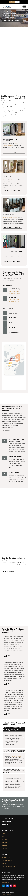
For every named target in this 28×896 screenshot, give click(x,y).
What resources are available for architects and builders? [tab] (14, 750)
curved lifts (12, 179)
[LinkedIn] (3, 886)
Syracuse (12, 318)
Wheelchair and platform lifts (10, 217)
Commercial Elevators (7, 860)
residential (17, 143)
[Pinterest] (14, 886)
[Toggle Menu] (24, 6)
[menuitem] (12, 2)
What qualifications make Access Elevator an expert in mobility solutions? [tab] (13, 729)
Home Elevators (6, 857)
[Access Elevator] (11, 6)
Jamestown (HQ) (14, 289)
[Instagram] (11, 886)
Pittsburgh (13, 297)
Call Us (11, 1)
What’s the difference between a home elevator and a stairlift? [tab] (14, 771)
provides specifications (15, 756)
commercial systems (8, 145)
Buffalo (3, 833)
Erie (10, 322)
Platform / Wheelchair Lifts (8, 866)
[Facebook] (7, 886)
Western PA (5, 824)
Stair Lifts (4, 863)
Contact (17, 1)
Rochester (13, 313)
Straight (5, 179)
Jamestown (5, 839)
